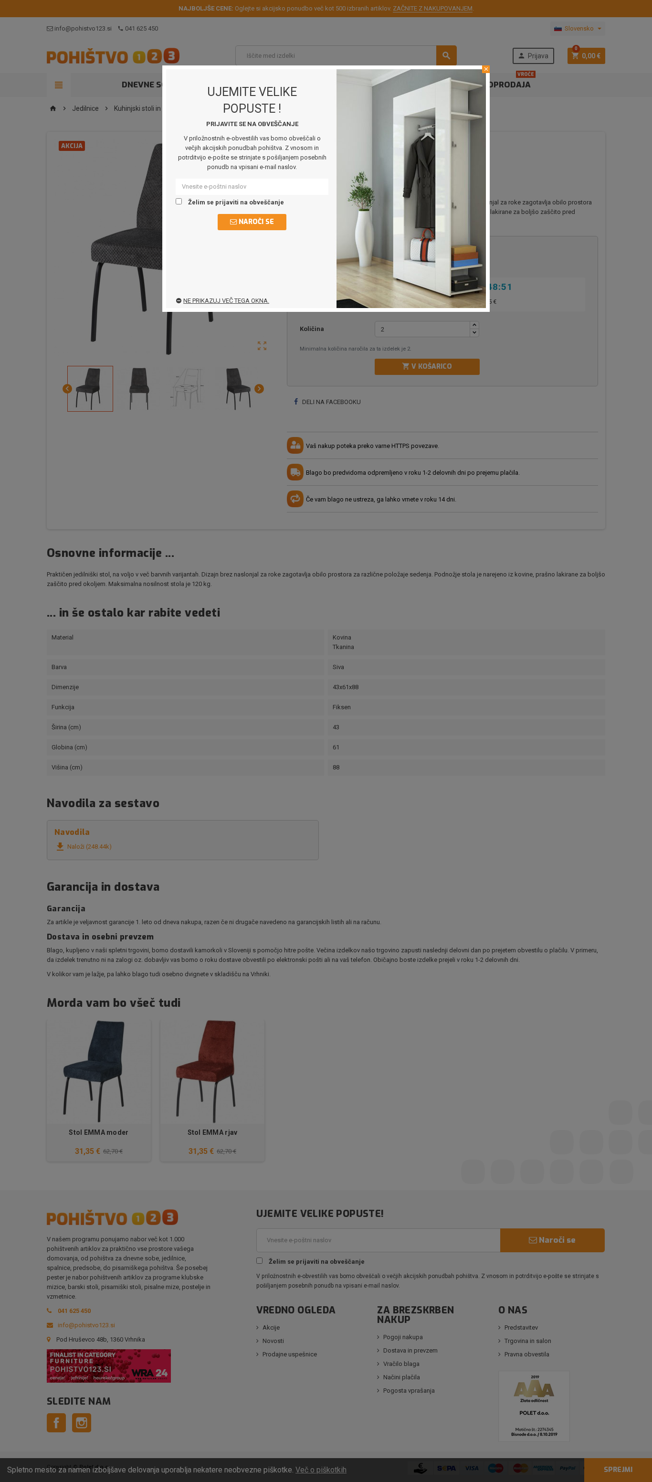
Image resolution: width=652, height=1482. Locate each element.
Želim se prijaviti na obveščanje (235, 202)
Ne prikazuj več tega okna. (226, 300)
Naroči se (255, 221)
